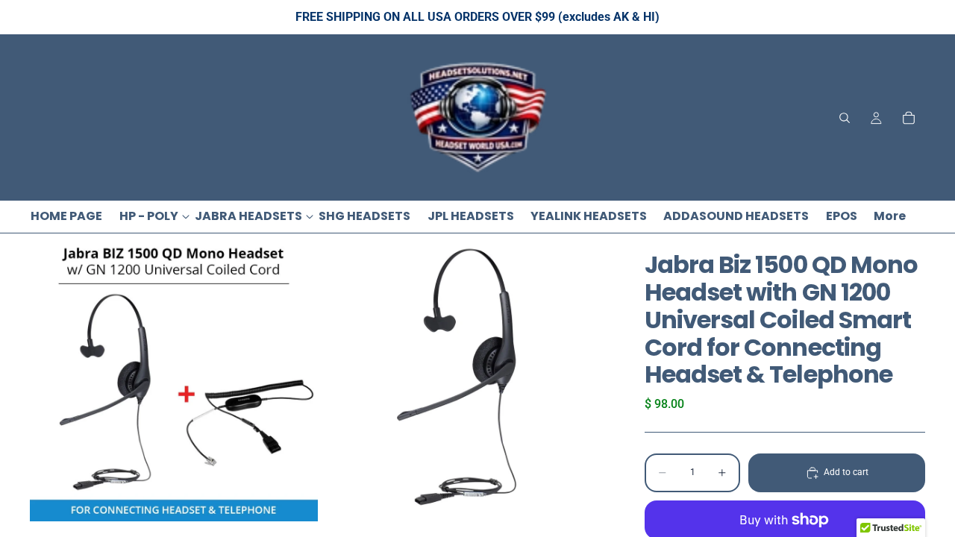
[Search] (844, 117)
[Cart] (908, 117)
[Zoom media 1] (174, 377)
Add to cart (846, 472)
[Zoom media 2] (465, 377)
